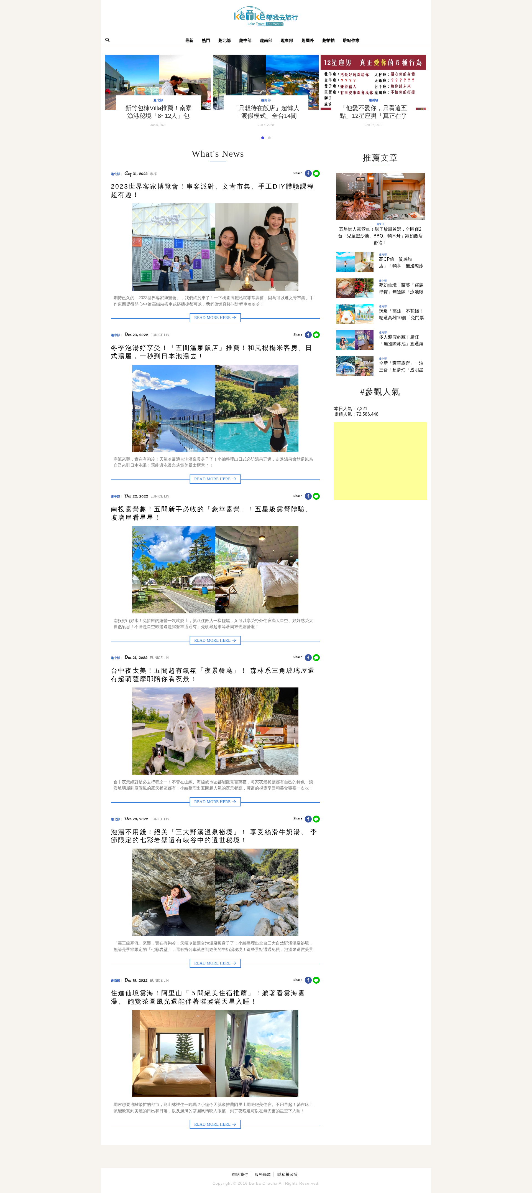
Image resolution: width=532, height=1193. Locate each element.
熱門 (206, 40)
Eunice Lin (159, 335)
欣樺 (153, 174)
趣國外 (307, 40)
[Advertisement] (380, 461)
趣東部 (287, 40)
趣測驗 (373, 100)
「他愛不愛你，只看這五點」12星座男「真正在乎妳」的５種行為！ (373, 116)
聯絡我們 (240, 1174)
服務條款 (263, 1174)
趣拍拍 (328, 40)
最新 (189, 40)
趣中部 (245, 40)
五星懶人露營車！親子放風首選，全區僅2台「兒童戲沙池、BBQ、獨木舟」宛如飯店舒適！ (380, 236)
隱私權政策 (287, 1174)
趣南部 (266, 40)
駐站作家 (351, 40)
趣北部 (224, 40)
